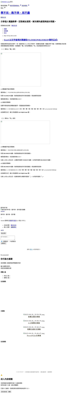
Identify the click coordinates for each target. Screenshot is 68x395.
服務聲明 (50, 372)
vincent (2, 211)
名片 (5, 33)
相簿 (5, 29)
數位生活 (14, 25)
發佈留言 (3, 243)
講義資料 (13, 227)
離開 (9, 391)
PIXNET (21, 372)
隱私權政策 (43, 372)
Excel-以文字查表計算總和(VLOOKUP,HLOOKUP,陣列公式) (31, 40)
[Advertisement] (34, 190)
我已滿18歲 (4, 391)
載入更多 (3, 233)
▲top (2, 230)
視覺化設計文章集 (34, 329)
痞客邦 (11, 220)
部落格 (6, 31)
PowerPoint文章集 (34, 335)
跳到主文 (3, 17)
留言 (14, 220)
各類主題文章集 (34, 317)
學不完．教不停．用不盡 (15, 12)
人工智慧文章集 (34, 323)
